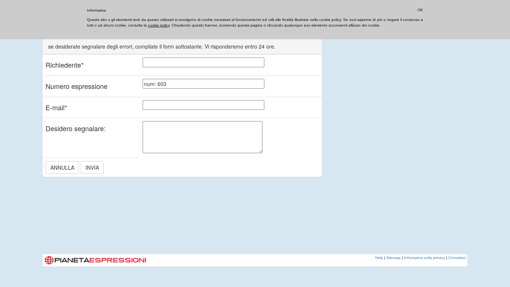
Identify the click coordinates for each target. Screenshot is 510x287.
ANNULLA (62, 167)
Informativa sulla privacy (424, 258)
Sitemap (393, 258)
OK (420, 10)
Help (379, 258)
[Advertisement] (389, 140)
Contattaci (457, 258)
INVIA (92, 167)
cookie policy (159, 25)
